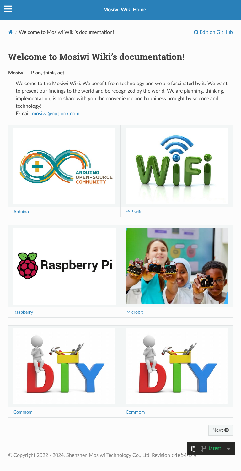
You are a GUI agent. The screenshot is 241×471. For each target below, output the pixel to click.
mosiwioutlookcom (55, 113)
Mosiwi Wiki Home (124, 9)
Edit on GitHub (215, 32)
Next (218, 430)
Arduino (21, 211)
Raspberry (23, 312)
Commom (23, 412)
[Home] (10, 32)
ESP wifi (133, 211)
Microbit (134, 312)
